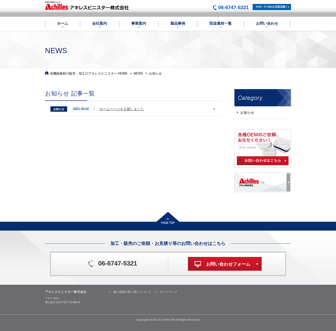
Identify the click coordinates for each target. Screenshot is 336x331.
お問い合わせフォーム (228, 264)
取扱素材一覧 (221, 23)
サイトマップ (168, 292)
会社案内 (99, 23)
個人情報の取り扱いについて (132, 292)
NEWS (138, 73)
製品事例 (177, 23)
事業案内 (138, 23)
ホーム (62, 23)
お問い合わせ (267, 23)
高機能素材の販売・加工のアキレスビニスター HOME (89, 73)
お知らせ (247, 112)
